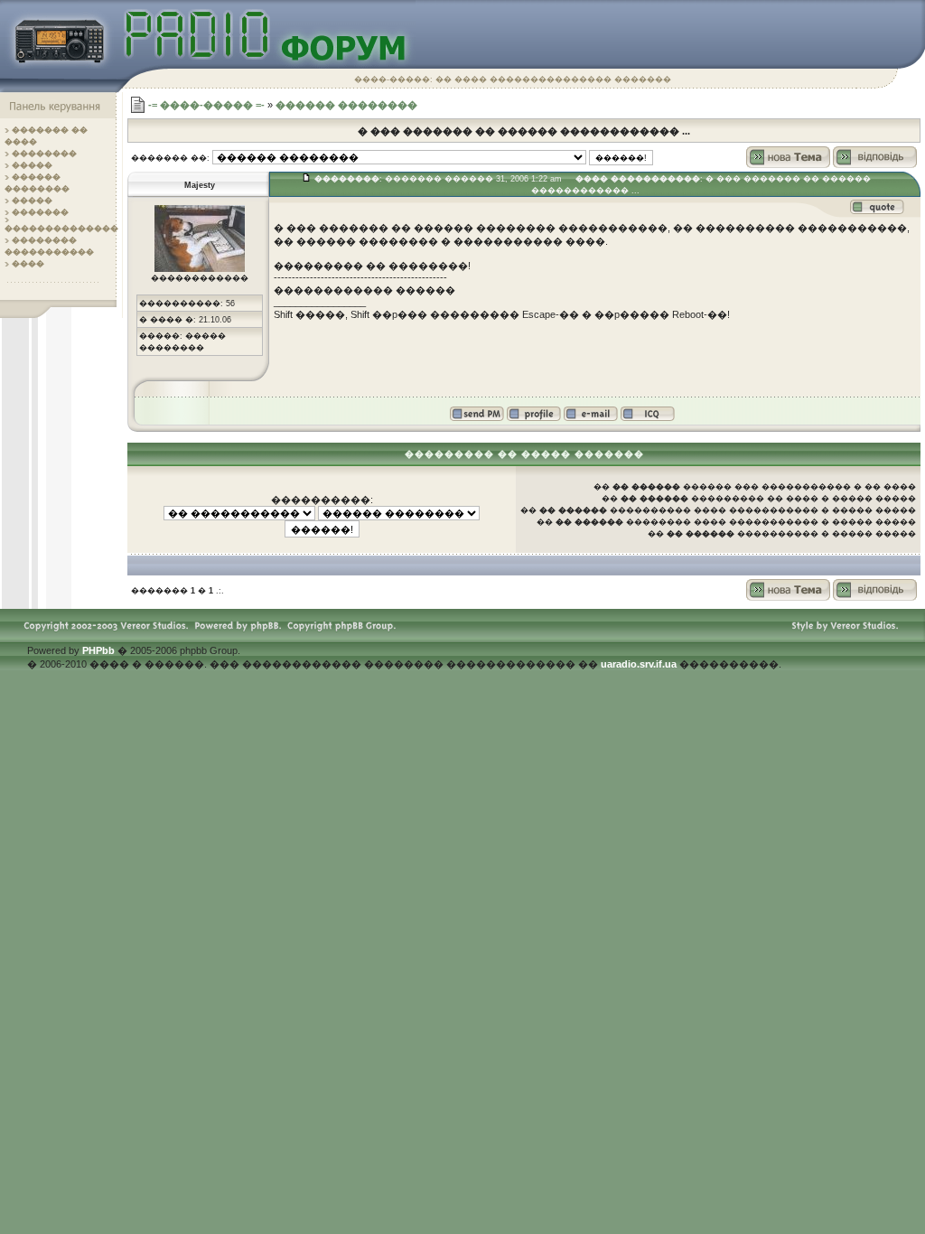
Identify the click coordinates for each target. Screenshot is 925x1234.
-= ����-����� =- (206, 104)
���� (28, 263)
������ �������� (346, 104)
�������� (44, 153)
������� (40, 212)
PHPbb (98, 650)
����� (32, 165)
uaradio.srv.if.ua (639, 664)
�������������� (61, 228)
